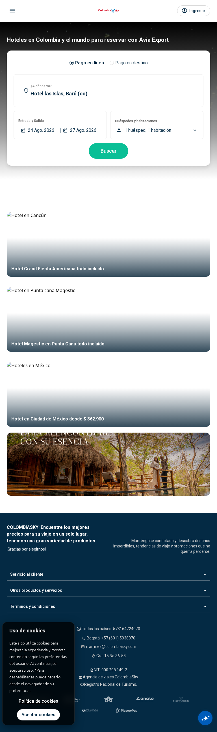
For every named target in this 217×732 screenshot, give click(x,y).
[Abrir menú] (12, 10)
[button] (108, 90)
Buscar (109, 151)
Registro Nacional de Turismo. (110, 684)
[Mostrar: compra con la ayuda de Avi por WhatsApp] (205, 718)
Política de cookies (38, 701)
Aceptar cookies (38, 714)
